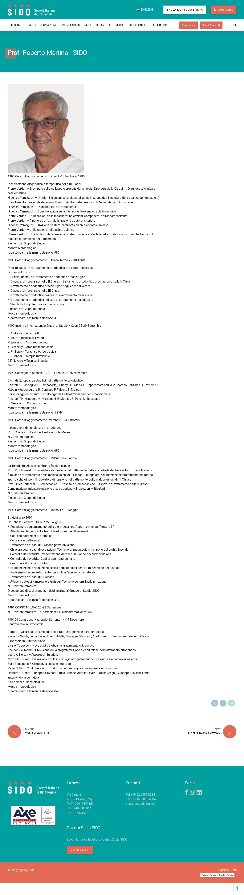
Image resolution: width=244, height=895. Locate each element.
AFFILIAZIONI (160, 25)
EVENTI (31, 25)
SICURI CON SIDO (138, 25)
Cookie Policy (226, 875)
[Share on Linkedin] (223, 703)
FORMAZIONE (48, 25)
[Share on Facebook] (214, 703)
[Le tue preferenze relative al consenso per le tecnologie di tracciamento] (237, 888)
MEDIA (120, 25)
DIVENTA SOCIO (70, 25)
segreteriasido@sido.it (141, 804)
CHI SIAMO (16, 25)
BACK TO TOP (227, 870)
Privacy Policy (209, 875)
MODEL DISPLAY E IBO (97, 25)
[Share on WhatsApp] (231, 703)
